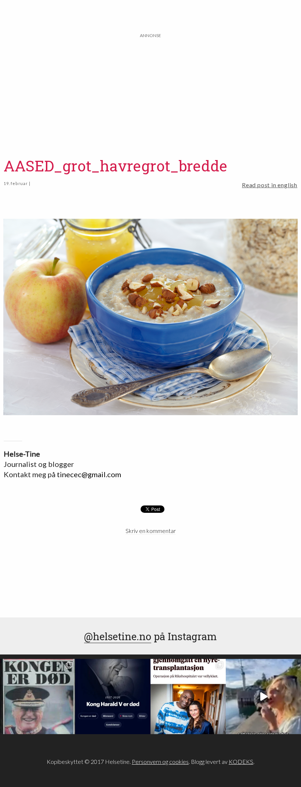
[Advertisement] (150, 90)
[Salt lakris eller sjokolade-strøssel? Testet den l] (263, 696)
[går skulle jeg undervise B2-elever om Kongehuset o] (112, 696)
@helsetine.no (117, 636)
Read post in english (269, 184)
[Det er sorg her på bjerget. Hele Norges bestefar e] (37, 696)
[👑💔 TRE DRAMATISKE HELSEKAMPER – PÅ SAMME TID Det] (188, 696)
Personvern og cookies (160, 761)
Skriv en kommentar (151, 530)
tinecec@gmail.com (89, 474)
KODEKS (241, 761)
